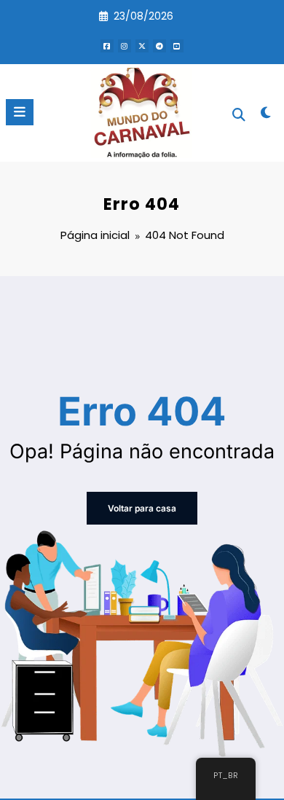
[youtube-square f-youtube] (177, 45)
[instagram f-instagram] (124, 45)
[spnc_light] (265, 115)
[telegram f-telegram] (159, 45)
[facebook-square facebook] (107, 45)
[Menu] (19, 112)
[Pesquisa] (239, 115)
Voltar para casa (142, 508)
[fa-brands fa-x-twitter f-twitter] (142, 45)
